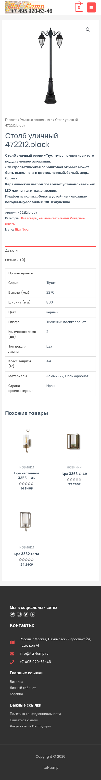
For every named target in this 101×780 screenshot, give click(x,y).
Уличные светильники (36, 120)
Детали (11, 250)
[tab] (50, 251)
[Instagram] (19, 614)
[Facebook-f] (32, 614)
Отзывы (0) (15, 260)
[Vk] (12, 614)
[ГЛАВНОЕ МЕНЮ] (91, 7)
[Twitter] (26, 614)
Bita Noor (22, 229)
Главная (11, 120)
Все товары (29, 218)
